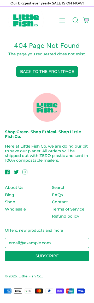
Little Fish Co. (30, 276)
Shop (10, 201)
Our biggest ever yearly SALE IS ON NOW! (47, 3)
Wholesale (15, 209)
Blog (9, 194)
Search (59, 187)
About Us (14, 187)
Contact (60, 201)
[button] (75, 20)
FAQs (57, 194)
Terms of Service (68, 209)
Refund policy (65, 216)
